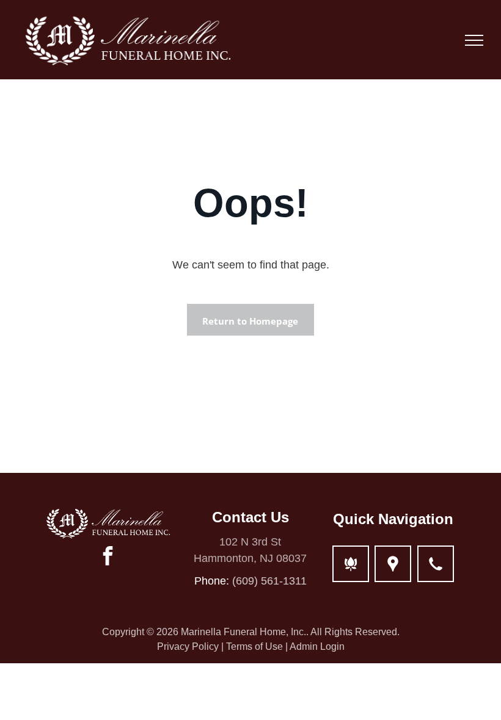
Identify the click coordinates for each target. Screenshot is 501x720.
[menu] (474, 40)
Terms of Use (254, 646)
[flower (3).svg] (351, 571)
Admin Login (317, 646)
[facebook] (108, 557)
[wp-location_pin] (393, 571)
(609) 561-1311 (269, 581)
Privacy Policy (188, 646)
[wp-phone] (436, 571)
